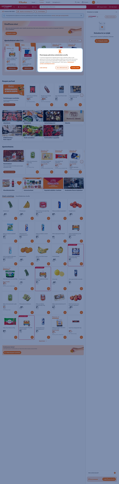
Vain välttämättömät (62, 67)
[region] (60, 60)
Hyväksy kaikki (75, 67)
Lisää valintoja (43, 67)
